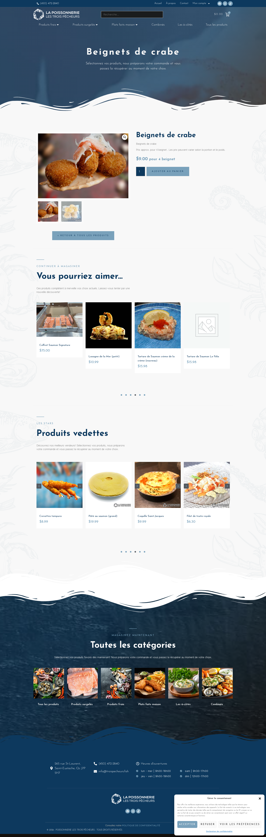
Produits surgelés (84, 24)
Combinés (158, 24)
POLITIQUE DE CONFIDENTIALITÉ (141, 826)
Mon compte (199, 3)
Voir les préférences (240, 824)
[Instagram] (225, 3)
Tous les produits (216, 24)
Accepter (187, 824)
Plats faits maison (123, 24)
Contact (184, 3)
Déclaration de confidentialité (219, 831)
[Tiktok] (230, 3)
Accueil (158, 3)
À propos (171, 3)
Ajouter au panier (168, 171)
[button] (259, 798)
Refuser (208, 824)
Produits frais (47, 24)
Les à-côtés (185, 24)
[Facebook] (219, 3)
